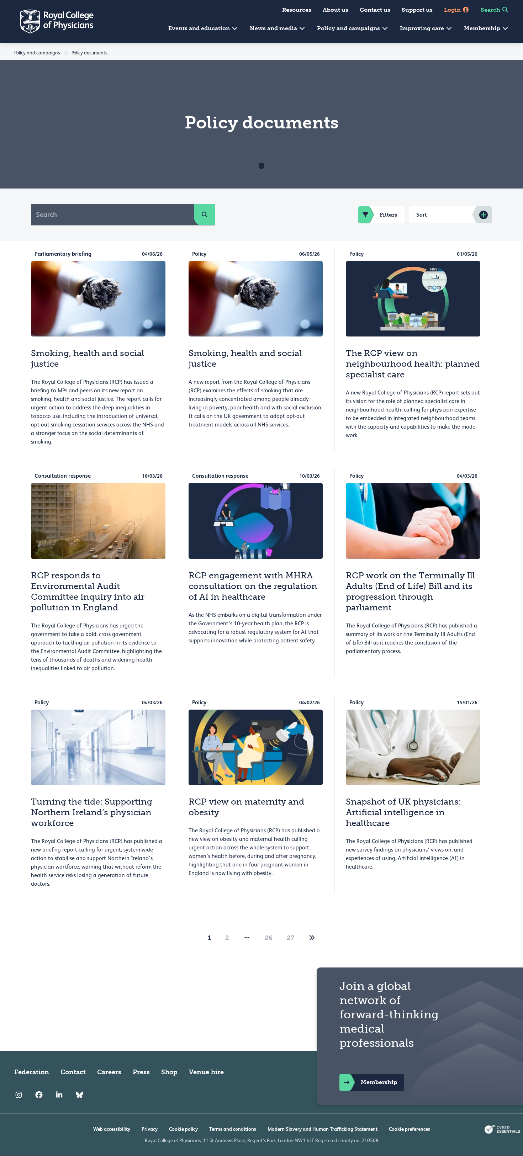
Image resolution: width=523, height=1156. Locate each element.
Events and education (199, 28)
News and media (274, 28)
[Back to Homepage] (52, 21)
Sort (421, 214)
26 (269, 938)
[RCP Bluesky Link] (79, 1095)
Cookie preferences (409, 1129)
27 (290, 938)
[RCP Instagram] (19, 1095)
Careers (109, 1072)
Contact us (375, 9)
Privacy (150, 1129)
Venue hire (206, 1072)
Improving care (422, 28)
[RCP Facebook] (39, 1095)
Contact (73, 1072)
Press (141, 1072)
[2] (312, 938)
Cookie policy (183, 1129)
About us (335, 9)
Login (453, 9)
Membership (483, 28)
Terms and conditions (232, 1129)
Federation (31, 1072)
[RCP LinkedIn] (59, 1095)
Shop (169, 1072)
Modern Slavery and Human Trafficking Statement (322, 1129)
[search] (204, 214)
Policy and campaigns (349, 28)
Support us (417, 9)
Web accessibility (111, 1129)
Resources (296, 9)
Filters (388, 214)
